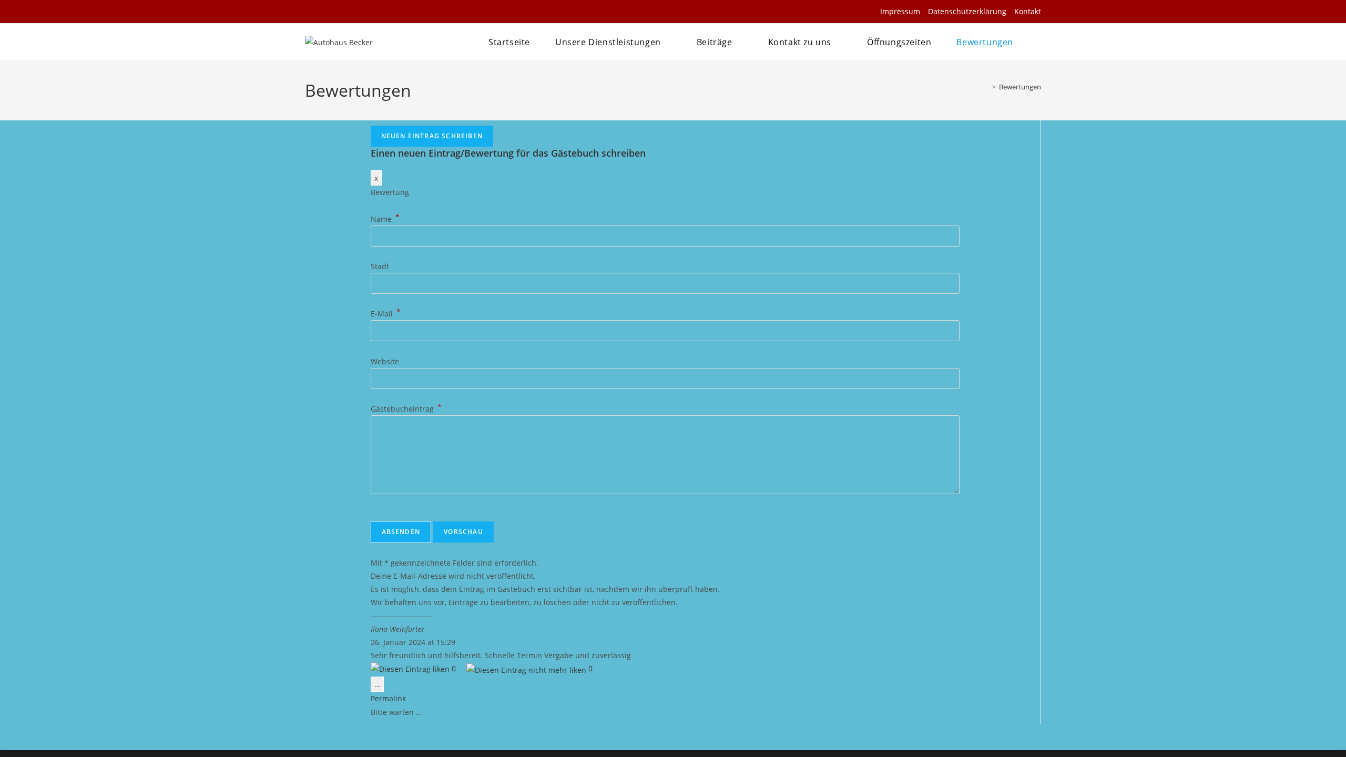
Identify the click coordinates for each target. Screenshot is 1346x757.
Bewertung (390, 192)
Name (385, 219)
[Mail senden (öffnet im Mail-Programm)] (325, 11)
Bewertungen (1020, 86)
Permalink (388, 698)
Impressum (900, 11)
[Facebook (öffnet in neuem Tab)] (312, 11)
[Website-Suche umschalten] (1037, 42)
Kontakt (1027, 11)
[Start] (986, 86)
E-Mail (386, 314)
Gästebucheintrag (406, 409)
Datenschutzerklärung (967, 11)
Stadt (380, 266)
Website (385, 361)
